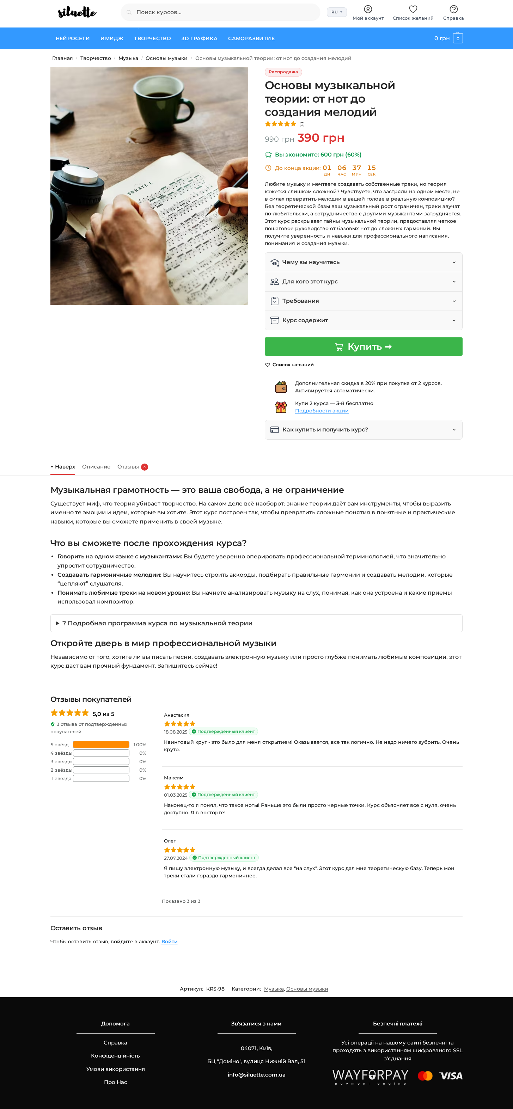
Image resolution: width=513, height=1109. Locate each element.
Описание (96, 466)
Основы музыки (167, 58)
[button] (448, 38)
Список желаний (413, 18)
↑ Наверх (62, 466)
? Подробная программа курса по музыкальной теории (157, 623)
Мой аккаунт (368, 18)
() (302, 124)
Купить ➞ (370, 346)
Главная (62, 58)
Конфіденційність (115, 1055)
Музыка (128, 58)
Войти (169, 941)
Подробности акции (322, 411)
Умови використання (115, 1069)
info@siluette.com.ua (257, 1074)
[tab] (64, 466)
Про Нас (115, 1082)
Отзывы (131, 466)
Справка (453, 18)
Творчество (95, 58)
